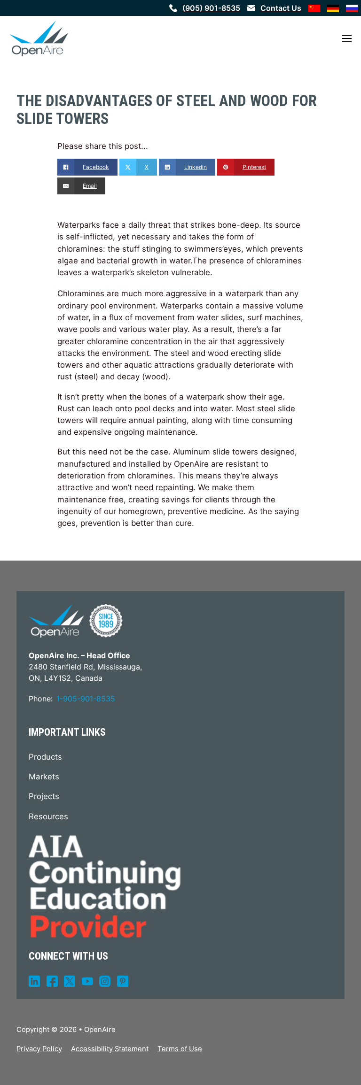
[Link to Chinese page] (314, 8)
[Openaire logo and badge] (76, 621)
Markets (44, 776)
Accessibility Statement (110, 1049)
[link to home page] (38, 38)
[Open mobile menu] (347, 38)
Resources (48, 816)
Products (45, 757)
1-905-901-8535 (85, 698)
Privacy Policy (39, 1049)
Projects (44, 796)
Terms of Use (179, 1049)
